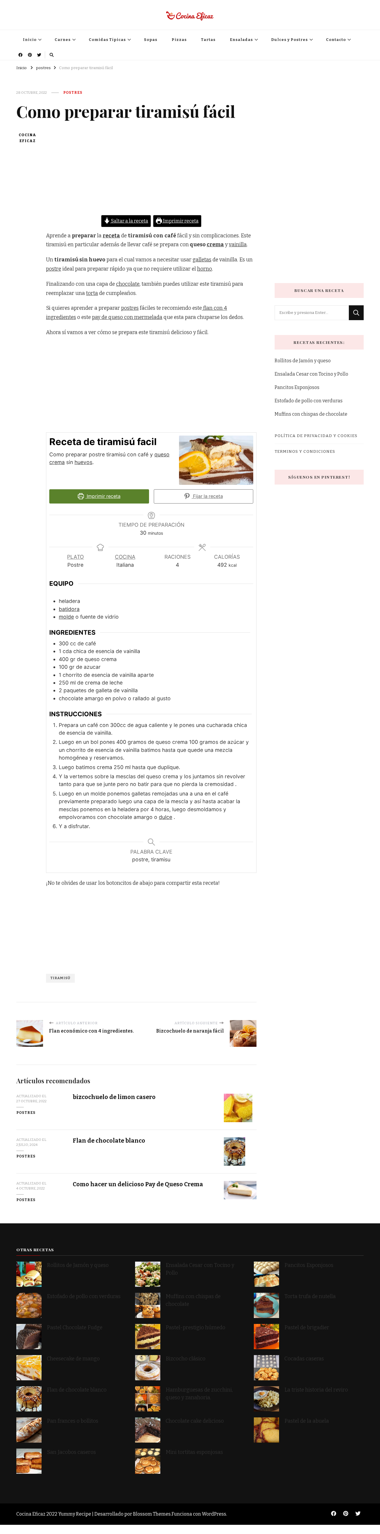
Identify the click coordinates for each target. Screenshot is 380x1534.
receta (111, 236)
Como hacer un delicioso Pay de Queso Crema (138, 1184)
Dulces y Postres (289, 39)
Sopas (150, 39)
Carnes (63, 39)
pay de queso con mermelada (127, 317)
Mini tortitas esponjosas (194, 1452)
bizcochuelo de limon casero (114, 1097)
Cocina (125, 557)
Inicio (30, 39)
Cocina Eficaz (27, 138)
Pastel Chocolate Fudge (74, 1328)
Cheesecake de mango (73, 1359)
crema (215, 245)
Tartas (208, 39)
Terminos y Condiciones (305, 451)
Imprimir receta (180, 221)
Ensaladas (241, 39)
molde (66, 617)
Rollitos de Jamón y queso (303, 360)
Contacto (336, 39)
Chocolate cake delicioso (195, 1421)
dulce (165, 817)
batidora (69, 609)
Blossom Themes (152, 1514)
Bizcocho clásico (185, 1359)
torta (92, 293)
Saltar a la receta (129, 221)
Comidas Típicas (107, 39)
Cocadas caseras (304, 1359)
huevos (83, 462)
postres (73, 92)
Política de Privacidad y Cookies (316, 435)
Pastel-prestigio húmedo (196, 1328)
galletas (202, 260)
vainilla (238, 245)
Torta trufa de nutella (310, 1296)
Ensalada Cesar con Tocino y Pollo (311, 374)
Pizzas (179, 39)
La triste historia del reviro (316, 1390)
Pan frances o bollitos (72, 1421)
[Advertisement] (151, 173)
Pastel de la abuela (306, 1421)
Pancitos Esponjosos (297, 387)
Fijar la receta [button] (207, 496)
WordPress (214, 1514)
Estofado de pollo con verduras (309, 401)
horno (204, 269)
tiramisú (60, 978)
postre (53, 269)
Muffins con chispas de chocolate (311, 414)
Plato (75, 557)
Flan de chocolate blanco (109, 1140)
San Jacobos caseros (71, 1452)
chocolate (128, 284)
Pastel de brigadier (306, 1328)
